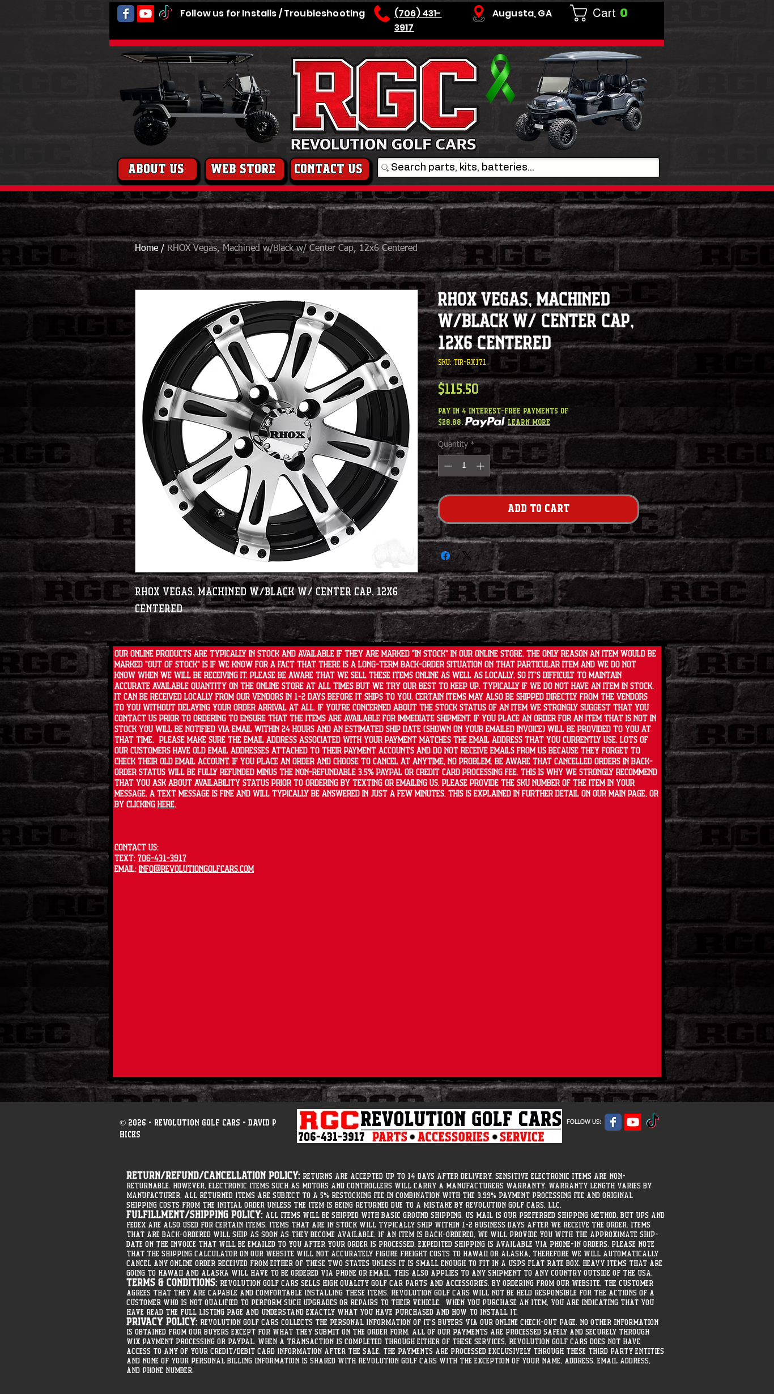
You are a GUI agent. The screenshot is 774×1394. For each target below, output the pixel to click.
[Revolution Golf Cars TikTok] (165, 13)
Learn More (529, 423)
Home (146, 248)
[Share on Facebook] (445, 555)
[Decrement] (447, 466)
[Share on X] (467, 555)
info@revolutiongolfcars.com (196, 869)
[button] (603, 13)
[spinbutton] (464, 466)
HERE (166, 804)
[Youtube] (145, 13)
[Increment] (481, 466)
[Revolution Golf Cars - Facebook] (125, 13)
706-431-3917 (162, 858)
